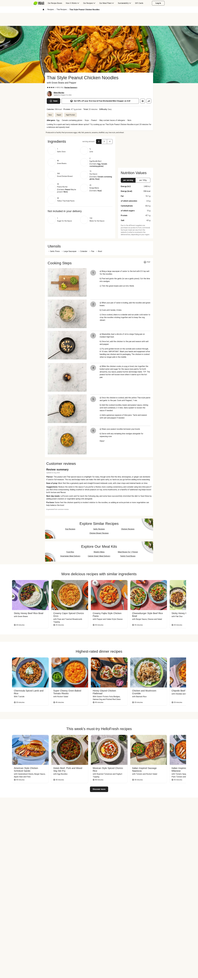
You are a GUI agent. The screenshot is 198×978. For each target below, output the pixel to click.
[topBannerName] (99, 19)
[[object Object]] (142, 101)
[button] (80, 141)
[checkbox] (48, 87)
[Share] (148, 101)
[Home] (43, 9)
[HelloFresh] (38, 3)
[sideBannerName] (135, 150)
